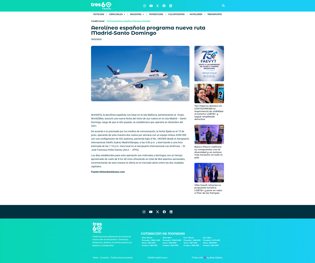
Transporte (214, 14)
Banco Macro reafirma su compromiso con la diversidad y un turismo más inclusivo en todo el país (208, 152)
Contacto (104, 257)
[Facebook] (164, 6)
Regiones (135, 14)
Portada (146, 21)
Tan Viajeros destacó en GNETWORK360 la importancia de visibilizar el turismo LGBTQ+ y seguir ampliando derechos (209, 113)
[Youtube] (151, 6)
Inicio (95, 257)
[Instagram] (144, 6)
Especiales (116, 14)
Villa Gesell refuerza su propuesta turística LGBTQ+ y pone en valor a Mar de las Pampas (208, 189)
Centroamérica (114, 21)
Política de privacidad (122, 257)
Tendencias (156, 14)
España (127, 21)
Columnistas (176, 14)
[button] (223, 6)
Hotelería (196, 14)
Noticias (98, 14)
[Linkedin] (170, 6)
